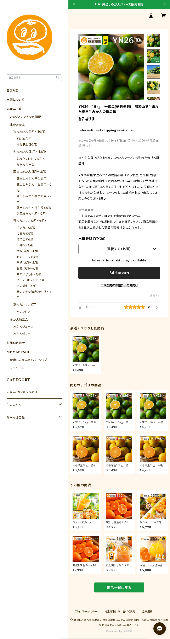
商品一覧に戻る (119, 588)
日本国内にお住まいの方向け (119, 285)
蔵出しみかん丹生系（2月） (34, 208)
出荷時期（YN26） (92, 239)
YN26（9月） (25, 139)
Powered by (114, 631)
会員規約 (147, 611)
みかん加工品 (19, 319)
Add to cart (119, 273)
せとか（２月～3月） (29, 274)
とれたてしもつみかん (31, 159)
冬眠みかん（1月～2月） (32, 213)
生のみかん (17, 125)
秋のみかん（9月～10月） (29, 132)
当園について (15, 100)
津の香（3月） (25, 239)
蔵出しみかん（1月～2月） (30, 172)
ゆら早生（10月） (27, 145)
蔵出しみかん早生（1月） (32, 179)
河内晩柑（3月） (27, 286)
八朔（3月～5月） (28, 263)
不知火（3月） (25, 245)
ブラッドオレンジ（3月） (31, 280)
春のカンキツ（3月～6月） (29, 221)
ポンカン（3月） (26, 228)
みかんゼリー (22, 334)
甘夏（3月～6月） (28, 268)
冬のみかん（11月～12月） (30, 152)
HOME (12, 90)
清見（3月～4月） (28, 251)
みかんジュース (23, 327)
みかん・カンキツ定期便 (25, 117)
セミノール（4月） (28, 257)
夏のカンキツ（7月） (25, 305)
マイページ (17, 368)
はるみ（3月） (25, 233)
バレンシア (23, 312)
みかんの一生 (26, 164)
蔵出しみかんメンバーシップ (28, 360)
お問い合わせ (16, 343)
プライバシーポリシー (85, 611)
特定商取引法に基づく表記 (120, 611)
